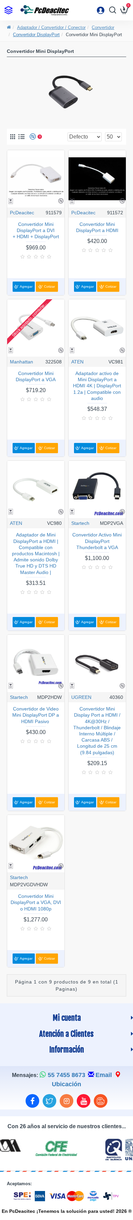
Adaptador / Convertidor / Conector (51, 27)
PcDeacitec (22, 212)
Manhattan (21, 361)
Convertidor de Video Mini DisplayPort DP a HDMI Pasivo (35, 715)
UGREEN (81, 697)
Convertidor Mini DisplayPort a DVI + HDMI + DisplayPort (36, 230)
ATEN (77, 361)
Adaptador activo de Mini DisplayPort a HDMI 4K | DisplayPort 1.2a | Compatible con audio (97, 386)
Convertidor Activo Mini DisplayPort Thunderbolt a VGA (97, 541)
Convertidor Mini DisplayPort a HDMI (97, 227)
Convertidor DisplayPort (36, 34)
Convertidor (103, 27)
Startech (80, 523)
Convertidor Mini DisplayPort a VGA (36, 376)
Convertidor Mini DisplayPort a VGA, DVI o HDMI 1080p (36, 902)
